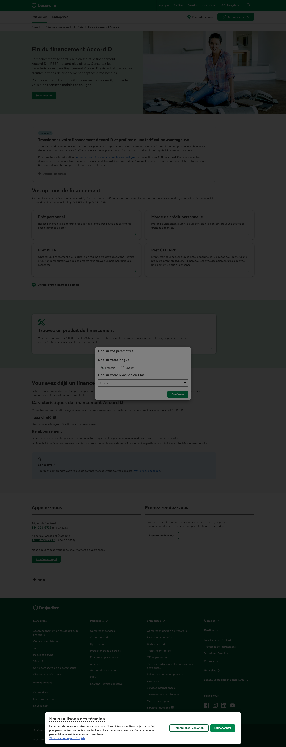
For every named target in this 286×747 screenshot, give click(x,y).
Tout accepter (222, 728)
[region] (143, 728)
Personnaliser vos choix (189, 728)
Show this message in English (67, 738)
